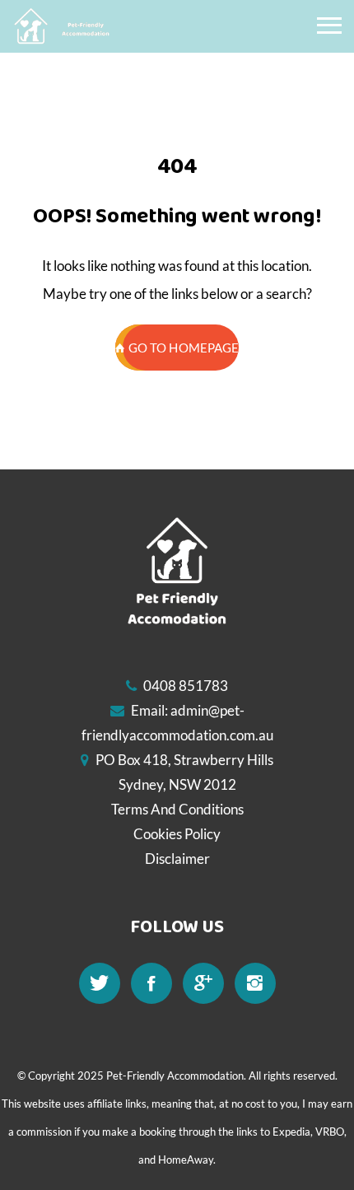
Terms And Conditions (177, 809)
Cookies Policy (177, 833)
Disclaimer (177, 858)
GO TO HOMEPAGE (183, 347)
